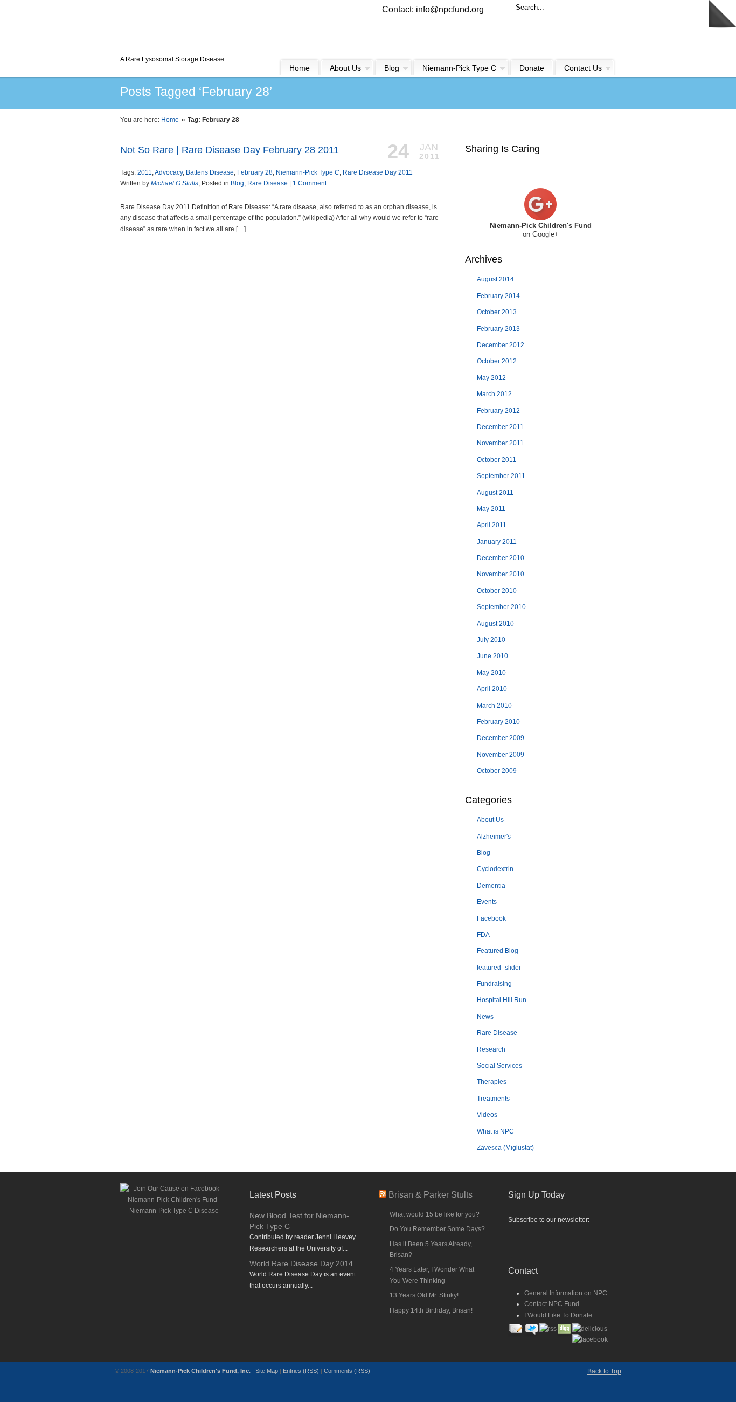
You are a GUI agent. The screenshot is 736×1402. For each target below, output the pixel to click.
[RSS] (548, 1328)
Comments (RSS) (347, 1371)
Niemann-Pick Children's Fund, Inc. (200, 1371)
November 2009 (500, 754)
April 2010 (492, 689)
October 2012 (497, 361)
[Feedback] (8, 175)
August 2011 (495, 492)
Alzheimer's (494, 836)
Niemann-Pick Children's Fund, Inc (198, 27)
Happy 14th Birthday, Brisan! (431, 1310)
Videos (487, 1114)
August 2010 (495, 623)
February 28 (255, 172)
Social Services (499, 1065)
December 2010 (500, 558)
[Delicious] (589, 1328)
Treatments (493, 1098)
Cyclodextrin (495, 869)
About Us (490, 820)
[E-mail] (516, 1335)
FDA (483, 934)
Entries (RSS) (301, 1371)
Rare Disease (267, 183)
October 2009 (497, 771)
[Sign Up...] (562, 1240)
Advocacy (169, 172)
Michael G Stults (174, 183)
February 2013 (498, 329)
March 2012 (494, 394)
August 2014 (495, 279)
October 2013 (497, 312)
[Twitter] (531, 1335)
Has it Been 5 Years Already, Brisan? (431, 1249)
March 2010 (494, 705)
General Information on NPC (565, 1293)
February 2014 (498, 296)
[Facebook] (590, 1339)
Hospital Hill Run (501, 1000)
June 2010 (492, 656)
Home (170, 119)
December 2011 (500, 427)
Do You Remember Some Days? (437, 1229)
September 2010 (501, 607)
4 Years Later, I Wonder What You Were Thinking (432, 1275)
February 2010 (498, 722)
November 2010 (500, 574)
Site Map (266, 1371)
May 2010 (491, 672)
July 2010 (491, 640)
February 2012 (498, 411)
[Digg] (564, 1335)
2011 (144, 172)
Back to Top (604, 1371)
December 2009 (500, 738)
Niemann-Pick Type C (307, 172)
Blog (237, 183)
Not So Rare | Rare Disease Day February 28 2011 (229, 149)
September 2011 (501, 476)
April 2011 (491, 525)
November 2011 (500, 443)
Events (487, 902)
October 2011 (496, 460)
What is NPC (495, 1131)
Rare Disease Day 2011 (378, 172)
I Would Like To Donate (558, 1315)
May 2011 (491, 509)
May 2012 (491, 378)
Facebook (491, 918)
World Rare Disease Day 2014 (301, 1263)
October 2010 (497, 591)
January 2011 (497, 541)
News (485, 1016)
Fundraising (494, 983)
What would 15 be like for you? (435, 1214)
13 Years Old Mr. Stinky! (424, 1295)
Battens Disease (210, 172)
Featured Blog (497, 951)
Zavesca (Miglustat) (505, 1147)
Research (491, 1049)
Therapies (491, 1082)
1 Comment (310, 183)
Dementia (491, 885)
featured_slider (499, 967)
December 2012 (500, 345)
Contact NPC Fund (551, 1304)
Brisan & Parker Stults (430, 1194)
